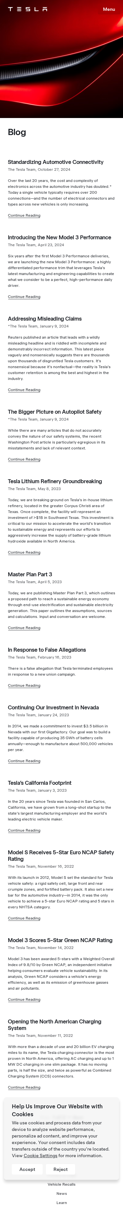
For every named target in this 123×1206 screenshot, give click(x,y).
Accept (27, 1169)
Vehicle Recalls (61, 1184)
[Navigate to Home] (27, 9)
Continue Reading (24, 215)
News (61, 1193)
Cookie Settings (40, 1155)
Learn (61, 1202)
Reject (60, 1169)
